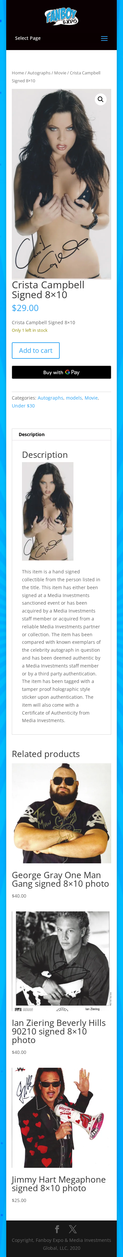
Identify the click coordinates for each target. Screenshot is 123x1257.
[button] (101, 99)
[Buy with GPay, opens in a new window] (62, 372)
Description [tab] (32, 434)
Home (18, 73)
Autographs (39, 73)
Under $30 (23, 406)
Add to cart (35, 350)
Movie (60, 73)
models (74, 398)
